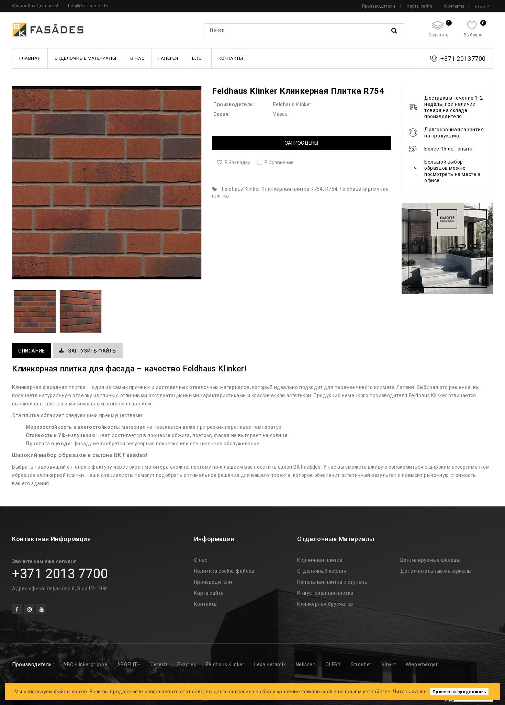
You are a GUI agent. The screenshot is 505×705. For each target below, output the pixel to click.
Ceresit (158, 664)
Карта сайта (420, 6)
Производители (378, 6)
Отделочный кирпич (321, 571)
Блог (198, 58)
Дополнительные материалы (435, 571)
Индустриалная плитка (325, 593)
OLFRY (333, 664)
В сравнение (279, 162)
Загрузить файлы (92, 351)
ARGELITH (129, 664)
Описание (31, 351)
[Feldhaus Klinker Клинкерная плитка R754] (107, 183)
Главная (30, 58)
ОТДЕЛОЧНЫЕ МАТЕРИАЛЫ (85, 58)
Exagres (186, 664)
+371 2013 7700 (60, 573)
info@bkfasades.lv (88, 5)
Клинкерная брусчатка (325, 604)
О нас (137, 58)
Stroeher (361, 664)
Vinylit (388, 664)
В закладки (237, 162)
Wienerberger (422, 664)
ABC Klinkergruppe (85, 664)
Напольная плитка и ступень (332, 582)
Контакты (454, 6)
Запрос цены (301, 143)
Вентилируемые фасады (430, 560)
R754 (331, 189)
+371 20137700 (463, 58)
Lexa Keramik (270, 664)
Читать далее (410, 691)
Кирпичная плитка (320, 560)
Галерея (168, 58)
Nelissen (306, 664)
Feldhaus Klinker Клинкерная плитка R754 (272, 189)
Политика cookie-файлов (224, 571)
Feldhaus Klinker (292, 104)
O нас (200, 560)
